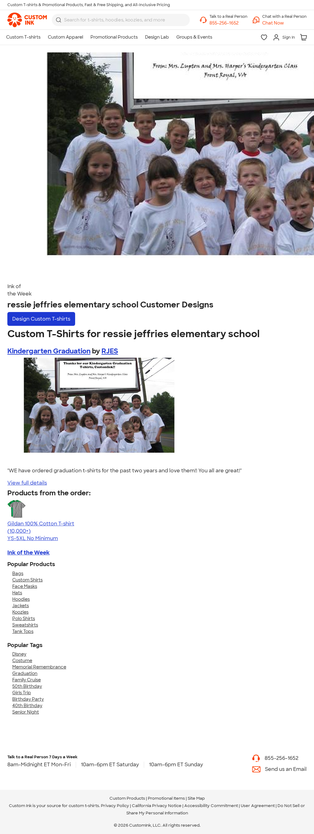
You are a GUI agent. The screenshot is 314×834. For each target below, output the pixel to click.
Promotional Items (166, 798)
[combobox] (121, 20)
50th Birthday (27, 686)
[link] (27, 20)
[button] (284, 23)
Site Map (196, 798)
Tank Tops (22, 631)
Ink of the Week (28, 552)
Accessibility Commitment (211, 805)
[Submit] (58, 20)
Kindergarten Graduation (48, 351)
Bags (17, 573)
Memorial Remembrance (39, 667)
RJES (109, 351)
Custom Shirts (27, 580)
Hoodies (21, 599)
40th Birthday (27, 705)
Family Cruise (26, 680)
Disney (19, 654)
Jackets (20, 605)
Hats (17, 593)
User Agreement (258, 805)
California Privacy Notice (157, 805)
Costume (22, 660)
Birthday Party (28, 699)
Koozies (20, 612)
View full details (27, 483)
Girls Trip (21, 692)
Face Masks (24, 586)
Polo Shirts (23, 618)
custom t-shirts (84, 805)
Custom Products (127, 798)
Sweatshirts (25, 625)
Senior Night (25, 712)
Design (41, 319)
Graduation (24, 673)
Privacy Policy (115, 805)
